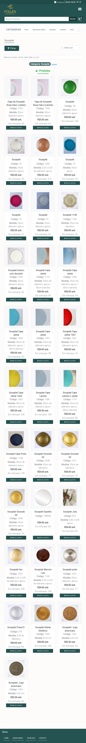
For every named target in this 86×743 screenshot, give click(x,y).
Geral (71, 29)
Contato (42, 738)
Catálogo (60, 2)
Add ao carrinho (17, 127)
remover (54, 64)
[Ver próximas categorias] (78, 29)
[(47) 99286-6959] (80, 2)
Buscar (72, 19)
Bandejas (53, 29)
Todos (26, 29)
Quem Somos (18, 738)
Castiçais (63, 29)
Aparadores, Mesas (39, 29)
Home (7, 738)
